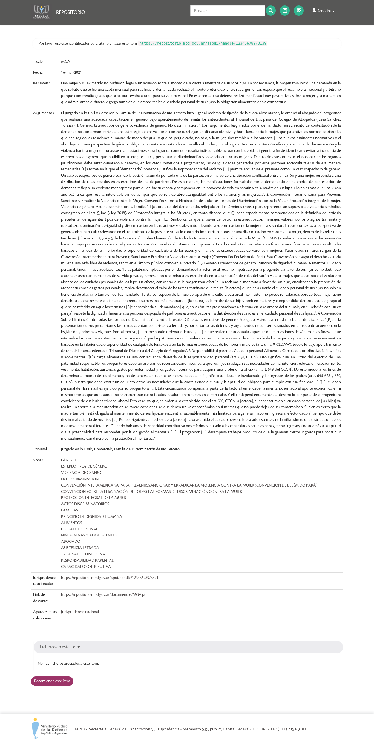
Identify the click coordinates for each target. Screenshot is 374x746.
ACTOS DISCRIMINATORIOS (85, 504)
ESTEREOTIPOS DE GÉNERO (84, 466)
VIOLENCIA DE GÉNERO (81, 473)
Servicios (324, 11)
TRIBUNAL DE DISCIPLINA (83, 554)
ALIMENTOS (71, 523)
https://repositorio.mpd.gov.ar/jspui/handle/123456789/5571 (109, 578)
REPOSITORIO (70, 12)
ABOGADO (70, 541)
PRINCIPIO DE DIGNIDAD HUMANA (91, 517)
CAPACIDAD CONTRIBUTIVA (86, 567)
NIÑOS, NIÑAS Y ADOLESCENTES (89, 535)
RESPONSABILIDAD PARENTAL (87, 560)
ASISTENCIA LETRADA (80, 548)
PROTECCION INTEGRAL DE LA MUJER (93, 498)
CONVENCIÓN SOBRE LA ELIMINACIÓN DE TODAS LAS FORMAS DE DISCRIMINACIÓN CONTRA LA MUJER (151, 492)
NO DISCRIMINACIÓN (80, 479)
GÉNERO (68, 460)
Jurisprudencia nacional (80, 612)
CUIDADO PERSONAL (79, 529)
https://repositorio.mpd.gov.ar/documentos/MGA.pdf (104, 595)
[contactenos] (299, 10)
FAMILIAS (69, 510)
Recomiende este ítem (52, 681)
